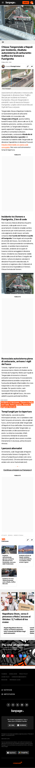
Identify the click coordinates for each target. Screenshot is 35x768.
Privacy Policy (23, 674)
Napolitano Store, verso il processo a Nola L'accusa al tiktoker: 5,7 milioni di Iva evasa (16, 617)
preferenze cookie (15, 679)
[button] (32, 66)
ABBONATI (26, 2)
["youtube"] (12, 655)
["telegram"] (25, 655)
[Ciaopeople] (17, 763)
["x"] (16, 655)
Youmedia (4, 674)
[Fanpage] (17, 711)
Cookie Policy (5, 677)
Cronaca (10, 535)
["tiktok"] (3, 655)
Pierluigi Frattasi (15, 66)
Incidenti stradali (18, 535)
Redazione (4, 679)
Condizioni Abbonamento (19, 677)
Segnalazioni (13, 674)
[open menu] (2, 2)
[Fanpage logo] (11, 2)
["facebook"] (20, 655)
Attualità (4, 535)
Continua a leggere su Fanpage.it (17, 470)
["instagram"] (8, 655)
